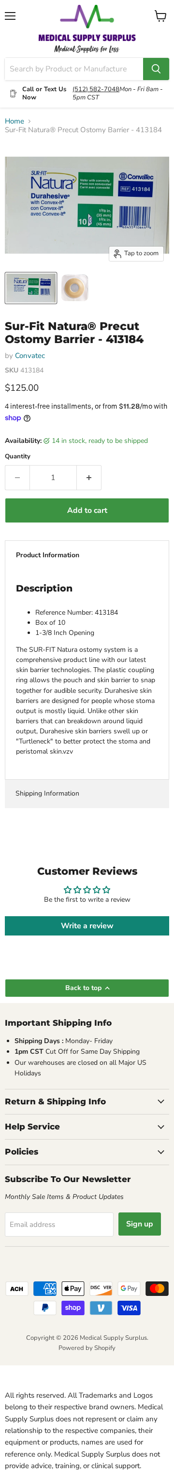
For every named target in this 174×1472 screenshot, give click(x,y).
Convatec (30, 355)
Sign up (139, 1224)
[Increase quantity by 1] (89, 477)
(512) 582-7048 (95, 89)
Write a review (87, 926)
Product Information (47, 555)
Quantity (17, 456)
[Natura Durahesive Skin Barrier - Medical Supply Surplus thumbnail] (74, 288)
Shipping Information (47, 793)
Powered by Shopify (87, 1348)
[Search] (156, 69)
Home (14, 121)
